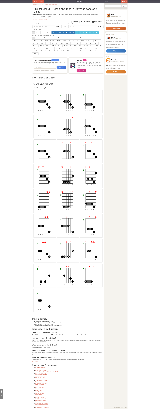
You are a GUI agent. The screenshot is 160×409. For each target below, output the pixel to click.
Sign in (125, 1)
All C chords (35, 361)
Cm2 (89, 38)
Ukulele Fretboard (39, 393)
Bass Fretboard (38, 394)
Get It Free (81, 70)
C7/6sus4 (42, 45)
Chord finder (38, 401)
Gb (66, 32)
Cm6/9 (84, 51)
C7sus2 (59, 45)
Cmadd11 (35, 53)
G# (90, 32)
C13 (94, 51)
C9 (89, 51)
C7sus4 (54, 45)
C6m (97, 38)
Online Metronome (39, 387)
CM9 (40, 51)
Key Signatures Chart (40, 377)
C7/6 (96, 43)
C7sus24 (66, 45)
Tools (42, 1)
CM (34, 40)
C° (47, 38)
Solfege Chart (38, 396)
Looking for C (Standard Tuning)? (40, 19)
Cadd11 (100, 51)
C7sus (92, 46)
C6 (93, 38)
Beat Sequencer (39, 389)
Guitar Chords (40, 4)
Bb (73, 32)
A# (93, 32)
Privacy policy (52, 70)
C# (76, 32)
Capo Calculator (39, 386)
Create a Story (116, 28)
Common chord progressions (42, 407)
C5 (66, 38)
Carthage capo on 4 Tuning (51, 4)
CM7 (42, 43)
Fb (63, 32)
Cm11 (97, 48)
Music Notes (38, 369)
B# (97, 32)
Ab (70, 32)
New (36, 1)
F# (86, 32)
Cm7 (48, 43)
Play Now (115, 51)
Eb (60, 32)
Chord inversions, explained (41, 403)
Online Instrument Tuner (40, 373)
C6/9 (101, 38)
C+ (40, 38)
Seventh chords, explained (41, 406)
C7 (38, 40)
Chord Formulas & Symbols (41, 379)
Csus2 (51, 38)
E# (83, 32)
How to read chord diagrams (41, 404)
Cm (37, 38)
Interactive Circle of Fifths (41, 374)
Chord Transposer (39, 384)
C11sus (72, 51)
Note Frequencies (39, 381)
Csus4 (62, 38)
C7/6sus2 (35, 45)
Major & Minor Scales (40, 367)
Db (56, 32)
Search (58, 26)
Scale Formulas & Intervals (41, 380)
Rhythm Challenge (39, 397)
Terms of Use (117, 407)
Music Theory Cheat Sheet (41, 399)
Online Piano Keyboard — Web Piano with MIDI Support (48, 371)
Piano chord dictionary (40, 400)
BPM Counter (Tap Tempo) (41, 383)
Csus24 (71, 38)
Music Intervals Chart (40, 376)
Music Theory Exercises (40, 370)
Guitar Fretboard (39, 391)
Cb (53, 32)
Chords (34, 4)
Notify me (61, 67)
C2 (75, 38)
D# (80, 32)
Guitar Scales (38, 390)
